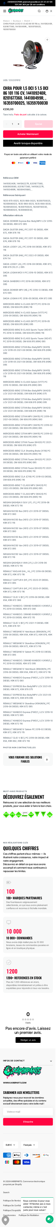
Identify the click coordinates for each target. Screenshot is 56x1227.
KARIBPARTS (16, 1203)
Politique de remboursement (16, 1222)
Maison (6, 21)
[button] (4, 11)
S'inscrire (27, 1143)
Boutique (17, 21)
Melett (27, 21)
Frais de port (20, 114)
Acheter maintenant (26, 134)
